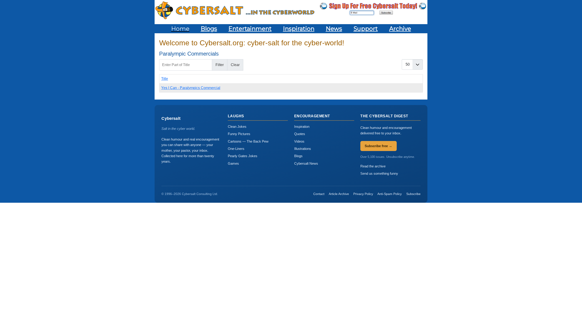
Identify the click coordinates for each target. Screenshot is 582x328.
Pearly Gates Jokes (242, 156)
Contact (318, 194)
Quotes (299, 134)
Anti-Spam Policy (389, 194)
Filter (220, 65)
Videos (299, 141)
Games (233, 163)
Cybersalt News (306, 163)
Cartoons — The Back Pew (248, 141)
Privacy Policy (363, 194)
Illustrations (302, 149)
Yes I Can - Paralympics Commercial (190, 88)
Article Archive (339, 194)
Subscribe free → (378, 146)
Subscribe (413, 194)
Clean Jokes (237, 126)
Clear (235, 65)
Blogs (298, 156)
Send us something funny (379, 173)
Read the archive (373, 166)
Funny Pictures (239, 134)
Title (164, 79)
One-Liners (236, 149)
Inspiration (301, 126)
